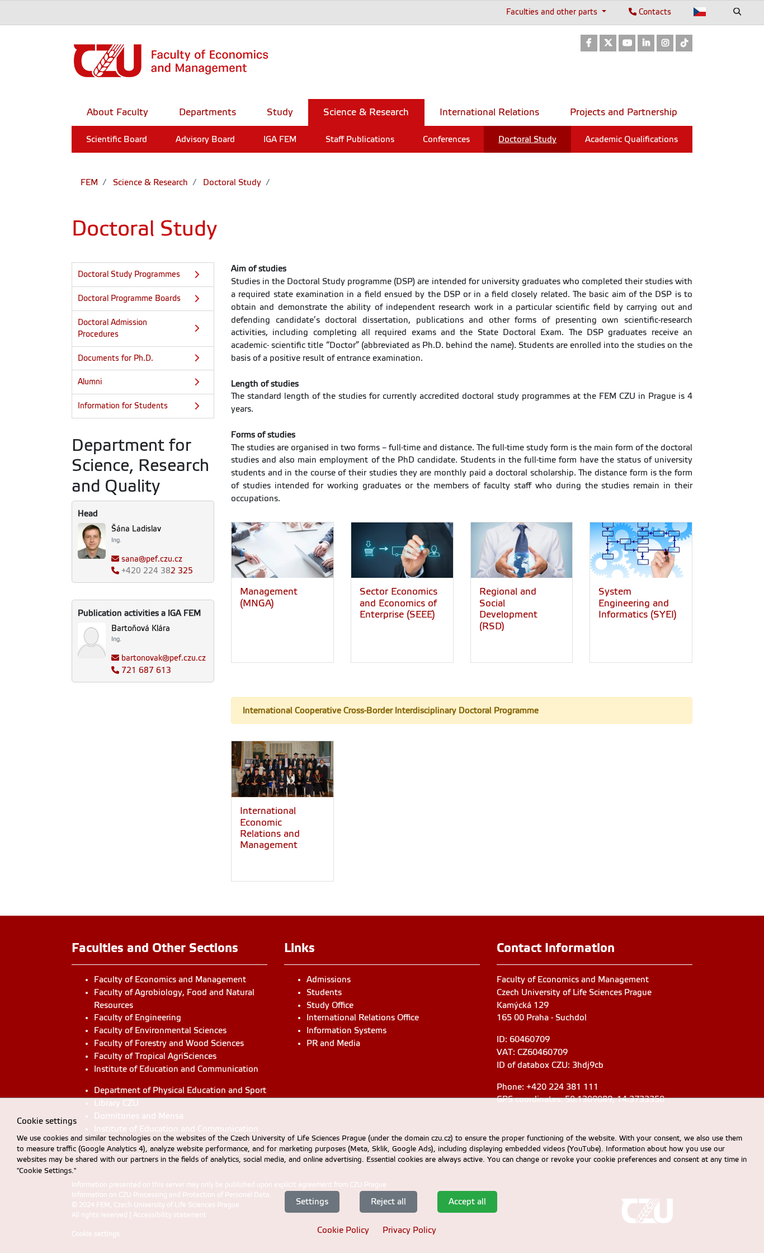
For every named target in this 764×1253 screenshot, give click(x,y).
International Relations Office (362, 1017)
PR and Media (333, 1043)
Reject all (388, 1201)
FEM (89, 182)
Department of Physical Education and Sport (180, 1090)
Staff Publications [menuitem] (360, 139)
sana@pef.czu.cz (151, 559)
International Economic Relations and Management (270, 827)
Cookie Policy (343, 1229)
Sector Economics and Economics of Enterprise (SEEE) (398, 603)
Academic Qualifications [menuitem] (631, 139)
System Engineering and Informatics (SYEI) (637, 603)
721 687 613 (146, 670)
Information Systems (346, 1030)
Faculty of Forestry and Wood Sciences (169, 1043)
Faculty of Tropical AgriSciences (155, 1056)
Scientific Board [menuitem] (116, 139)
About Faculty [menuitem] (117, 112)
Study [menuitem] (280, 112)
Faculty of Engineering (137, 1017)
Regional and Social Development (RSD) (508, 608)
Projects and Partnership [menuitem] (623, 112)
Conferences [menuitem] (446, 139)
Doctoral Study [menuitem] (527, 139)
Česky (700, 11)
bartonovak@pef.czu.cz (163, 658)
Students (324, 992)
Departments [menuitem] (207, 112)
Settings (312, 1201)
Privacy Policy (409, 1229)
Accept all (467, 1201)
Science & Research (149, 182)
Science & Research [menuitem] (366, 112)
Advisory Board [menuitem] (205, 139)
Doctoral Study (231, 182)
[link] (589, 44)
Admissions (328, 979)
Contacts (653, 11)
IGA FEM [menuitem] (279, 139)
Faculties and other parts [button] (553, 11)
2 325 (157, 571)
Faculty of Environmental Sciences (160, 1030)
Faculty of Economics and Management (170, 979)
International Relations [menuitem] (489, 112)
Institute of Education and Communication (176, 1068)
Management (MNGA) (269, 597)
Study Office (329, 1005)
